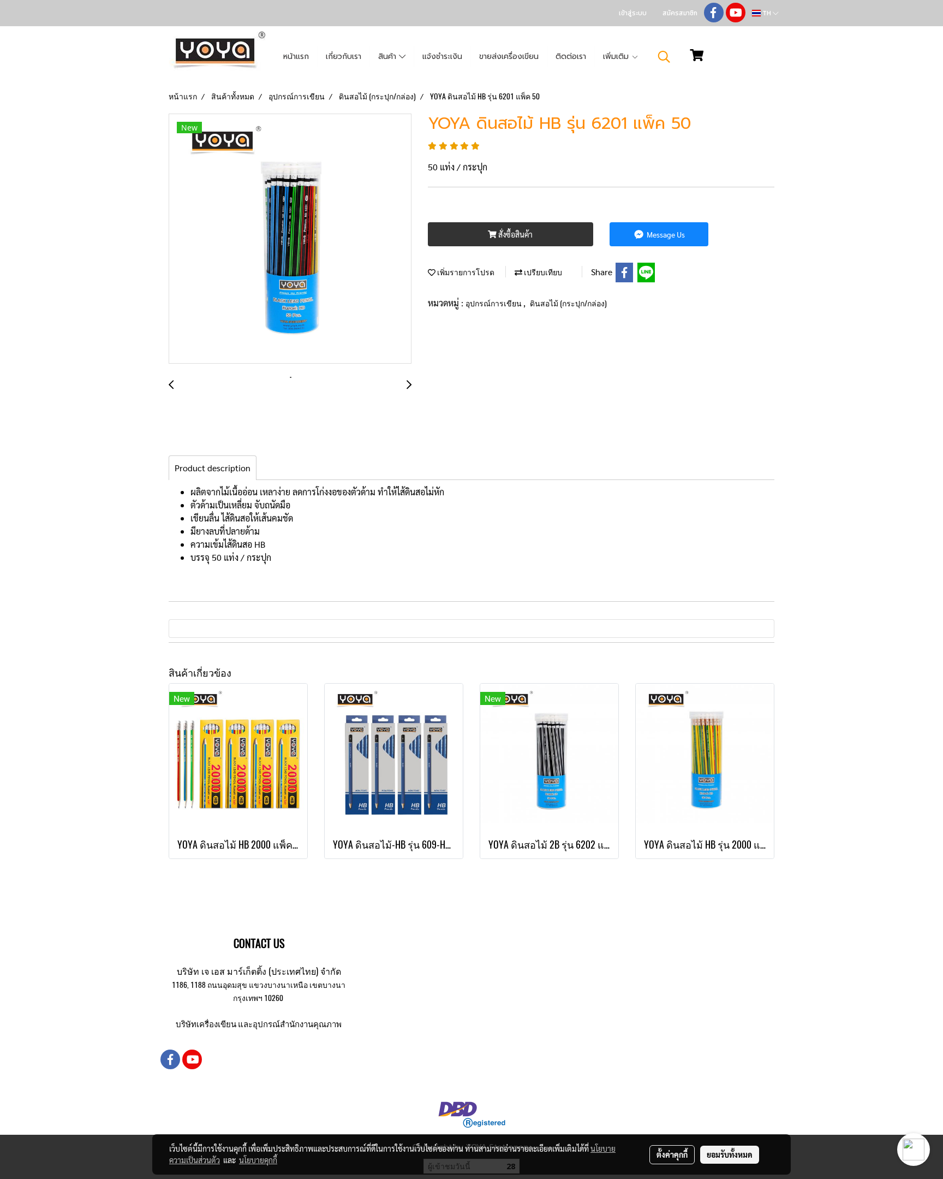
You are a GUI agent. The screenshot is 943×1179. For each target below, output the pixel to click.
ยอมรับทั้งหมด (730, 1154)
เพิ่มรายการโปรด (464, 272)
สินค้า (388, 56)
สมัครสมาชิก (680, 13)
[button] (664, 56)
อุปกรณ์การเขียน (494, 303)
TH (767, 13)
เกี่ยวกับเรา (343, 56)
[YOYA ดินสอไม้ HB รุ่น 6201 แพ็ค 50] (290, 239)
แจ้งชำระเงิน (442, 56)
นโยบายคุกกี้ (258, 1160)
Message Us (665, 234)
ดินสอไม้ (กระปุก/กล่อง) (568, 303)
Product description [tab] (212, 467)
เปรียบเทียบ (542, 272)
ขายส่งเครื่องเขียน (509, 56)
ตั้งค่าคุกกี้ (672, 1154)
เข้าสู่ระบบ (633, 13)
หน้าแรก (296, 56)
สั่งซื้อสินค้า (515, 234)
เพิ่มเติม (617, 56)
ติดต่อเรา (571, 56)
